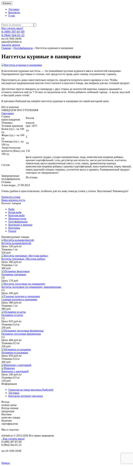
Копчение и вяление (20, 224)
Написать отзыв (10, 196)
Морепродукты (17, 218)
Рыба (11, 209)
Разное (12, 231)
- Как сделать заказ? (13, 438)
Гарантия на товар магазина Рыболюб (30, 389)
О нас (11, 15)
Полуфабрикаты (23, 48)
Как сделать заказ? (12, 28)
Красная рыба (16, 215)
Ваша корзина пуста (13, 200)
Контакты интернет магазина (25, 395)
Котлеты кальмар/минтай (16, 243)
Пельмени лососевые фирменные (21, 333)
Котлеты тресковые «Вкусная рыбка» (23, 258)
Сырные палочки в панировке (19, 299)
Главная (6, 48)
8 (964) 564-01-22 (12, 35)
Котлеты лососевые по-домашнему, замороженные (31, 286)
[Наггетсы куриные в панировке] (21, 65)
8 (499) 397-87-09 (12, 31)
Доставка (13, 9)
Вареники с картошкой (15, 371)
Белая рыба (14, 212)
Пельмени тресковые (13, 274)
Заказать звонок (10, 44)
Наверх (5, 462)
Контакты (14, 12)
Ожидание (7, 113)
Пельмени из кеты (12, 315)
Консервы (14, 227)
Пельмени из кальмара (14, 352)
